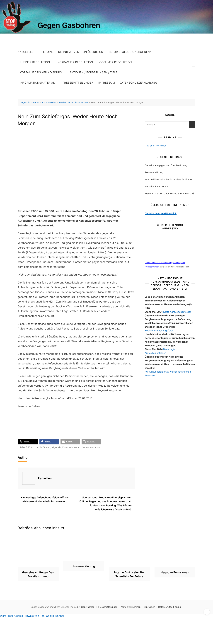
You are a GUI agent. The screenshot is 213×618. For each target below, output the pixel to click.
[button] (28, 441)
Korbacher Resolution (75, 62)
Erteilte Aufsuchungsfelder (159, 330)
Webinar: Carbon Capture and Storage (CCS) (169, 193)
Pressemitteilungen (78, 82)
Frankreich (67, 447)
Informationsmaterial (37, 82)
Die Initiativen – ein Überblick (80, 51)
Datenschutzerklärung (138, 82)
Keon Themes (87, 607)
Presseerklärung (154, 172)
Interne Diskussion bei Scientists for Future (169, 179)
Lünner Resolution (35, 62)
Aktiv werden (43, 447)
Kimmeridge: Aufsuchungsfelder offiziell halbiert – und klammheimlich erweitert (45, 499)
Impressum (106, 82)
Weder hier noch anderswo (87, 447)
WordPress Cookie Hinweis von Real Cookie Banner (32, 615)
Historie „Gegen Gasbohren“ (129, 51)
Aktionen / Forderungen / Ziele (94, 72)
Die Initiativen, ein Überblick (161, 213)
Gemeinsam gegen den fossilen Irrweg (166, 165)
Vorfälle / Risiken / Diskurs (41, 72)
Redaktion (45, 478)
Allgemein (56, 447)
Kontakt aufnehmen (130, 607)
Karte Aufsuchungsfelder (177, 311)
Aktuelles (26, 51)
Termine (47, 51)
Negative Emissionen (156, 186)
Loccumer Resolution (115, 62)
